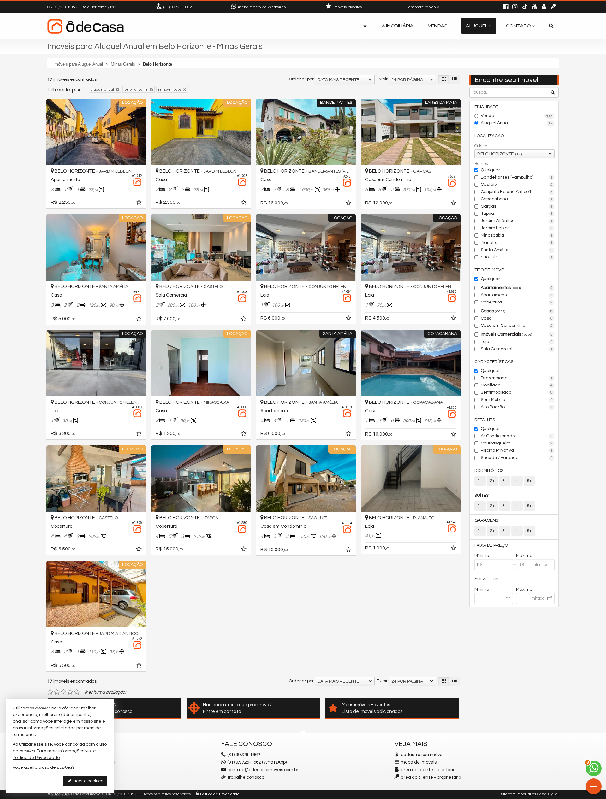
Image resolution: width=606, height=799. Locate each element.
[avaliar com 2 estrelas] (57, 692)
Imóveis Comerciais (517, 334)
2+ (492, 481)
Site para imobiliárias (518, 794)
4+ (517, 481)
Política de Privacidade (220, 794)
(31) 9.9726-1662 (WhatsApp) (257, 762)
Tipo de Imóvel (490, 270)
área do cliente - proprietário (430, 777)
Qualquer (490, 170)
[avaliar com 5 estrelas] (77, 692)
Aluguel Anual (517, 123)
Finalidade (486, 107)
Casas (517, 311)
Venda (517, 116)
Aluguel (477, 25)
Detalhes (484, 420)
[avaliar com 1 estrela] (50, 692)
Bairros (481, 164)
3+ (504, 481)
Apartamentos (517, 287)
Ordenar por (301, 79)
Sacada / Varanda (517, 457)
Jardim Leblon (517, 228)
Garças (517, 206)
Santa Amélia (517, 250)
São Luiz (517, 257)
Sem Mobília (517, 399)
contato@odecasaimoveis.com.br (262, 769)
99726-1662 (177, 7)
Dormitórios (488, 470)
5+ (529, 481)
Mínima (481, 589)
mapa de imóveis (419, 762)
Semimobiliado (517, 392)
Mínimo (481, 556)
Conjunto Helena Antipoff (517, 192)
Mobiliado (517, 385)
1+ (480, 481)
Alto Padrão (517, 407)
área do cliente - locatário (427, 769)
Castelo (517, 184)
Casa (517, 318)
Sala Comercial (517, 349)
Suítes (481, 495)
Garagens (486, 520)
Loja (517, 341)
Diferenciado (517, 378)
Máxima (524, 589)
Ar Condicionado (517, 436)
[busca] (551, 26)
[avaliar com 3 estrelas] (64, 692)
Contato (518, 25)
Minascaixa (517, 235)
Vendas (438, 25)
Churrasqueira (517, 443)
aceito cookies (87, 781)
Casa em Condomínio (517, 325)
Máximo (524, 556)
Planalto (517, 242)
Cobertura (517, 302)
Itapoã (517, 213)
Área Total (487, 579)
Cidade (480, 146)
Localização (489, 136)
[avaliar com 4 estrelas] (70, 692)
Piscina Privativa (517, 450)
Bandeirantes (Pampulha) (517, 177)
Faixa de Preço (491, 545)
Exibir (382, 79)
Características (493, 362)
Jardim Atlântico (517, 221)
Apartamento (517, 295)
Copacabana (517, 199)
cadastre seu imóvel (422, 754)
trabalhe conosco (245, 777)
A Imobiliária (397, 25)
